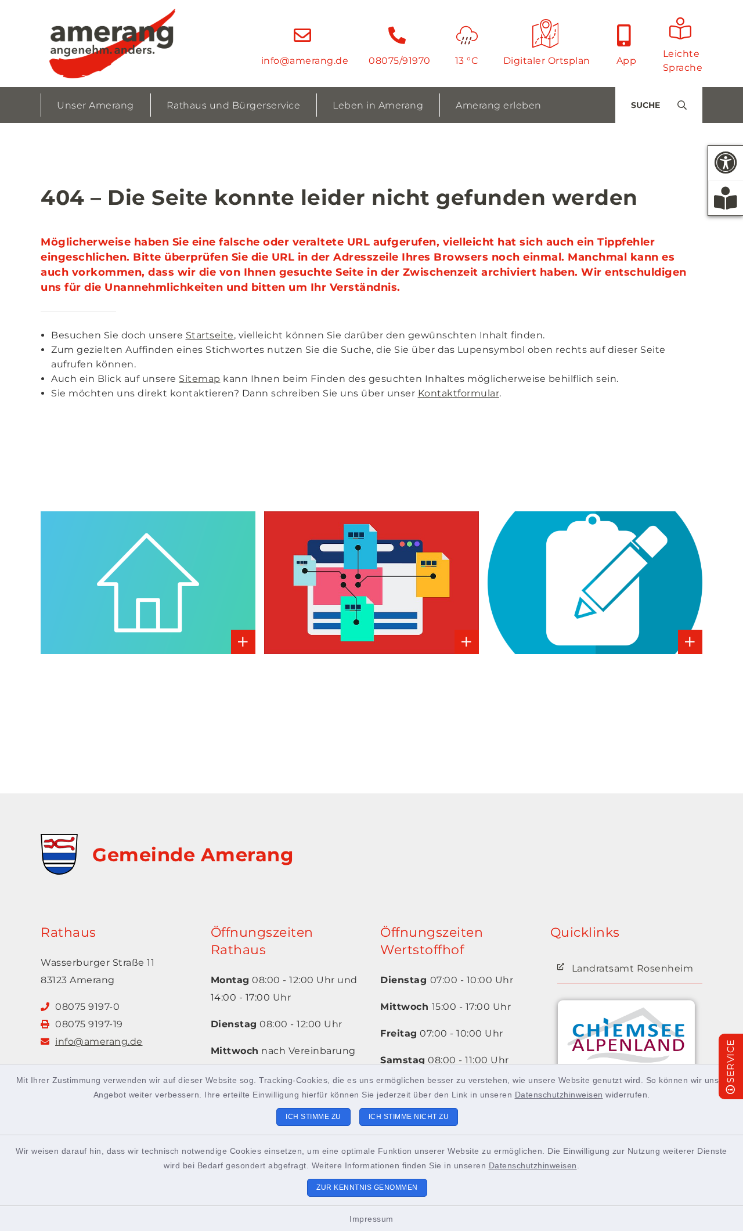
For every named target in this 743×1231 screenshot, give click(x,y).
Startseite (210, 335)
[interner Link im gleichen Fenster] (76, 583)
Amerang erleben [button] (499, 105)
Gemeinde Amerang (192, 854)
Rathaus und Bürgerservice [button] (234, 105)
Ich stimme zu (313, 1117)
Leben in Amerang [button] (378, 105)
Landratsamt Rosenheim (633, 968)
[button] (725, 163)
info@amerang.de (99, 1041)
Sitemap (200, 378)
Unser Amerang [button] (95, 105)
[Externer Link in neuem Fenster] (626, 1042)
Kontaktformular (459, 393)
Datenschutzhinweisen (559, 1094)
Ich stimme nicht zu (409, 1117)
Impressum (371, 1218)
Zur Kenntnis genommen (367, 1187)
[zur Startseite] (112, 43)
